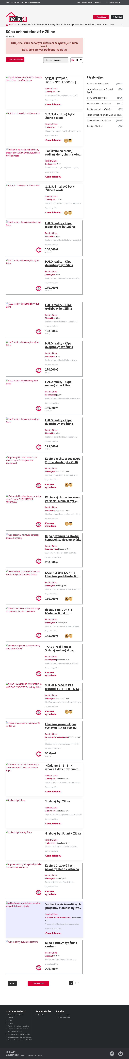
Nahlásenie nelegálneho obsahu (19, 1034)
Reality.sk (12, 25)
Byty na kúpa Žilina (51, 100)
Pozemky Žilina (54, 25)
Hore (12, 983)
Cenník (10, 1023)
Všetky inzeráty (26, 25)
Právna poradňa (63, 1015)
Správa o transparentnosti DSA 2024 (20, 1037)
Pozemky (40, 25)
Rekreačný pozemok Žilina (74, 25)
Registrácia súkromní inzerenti (18, 1029)
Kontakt (41, 1015)
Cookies (10, 1018)
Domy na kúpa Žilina (52, 172)
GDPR (10, 1020)
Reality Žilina (51, 88)
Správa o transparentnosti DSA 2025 (20, 1040)
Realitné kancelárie (84, 2)
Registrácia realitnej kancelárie (18, 1026)
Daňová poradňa (64, 1018)
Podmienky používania (15, 1015)
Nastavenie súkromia (15, 1031)
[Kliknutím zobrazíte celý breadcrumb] (121, 24)
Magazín (98, 2)
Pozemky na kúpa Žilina (53, 557)
